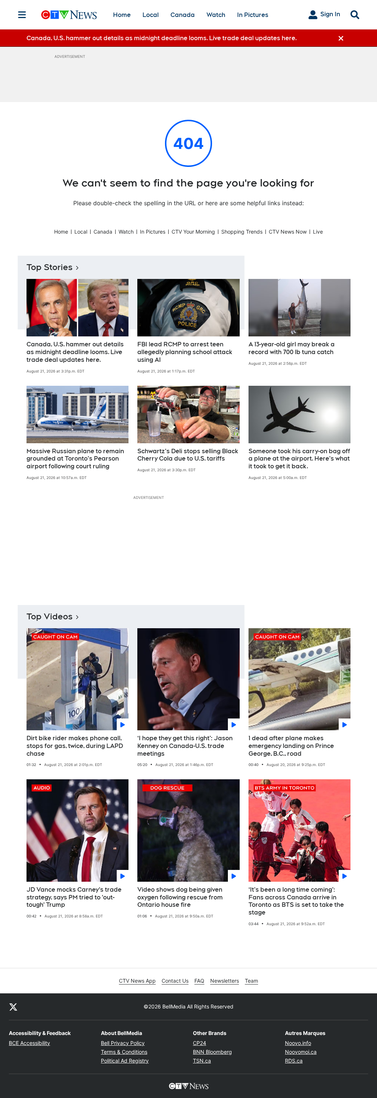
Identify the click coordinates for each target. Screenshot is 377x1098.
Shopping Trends (242, 231)
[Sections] (22, 14)
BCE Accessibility (29, 1043)
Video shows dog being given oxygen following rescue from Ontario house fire (180, 897)
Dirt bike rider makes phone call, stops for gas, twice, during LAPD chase (75, 746)
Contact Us (175, 981)
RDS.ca (294, 1060)
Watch (216, 14)
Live (318, 231)
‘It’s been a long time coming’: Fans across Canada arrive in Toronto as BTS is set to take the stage (296, 901)
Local (150, 14)
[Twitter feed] (13, 1006)
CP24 (199, 1043)
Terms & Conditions (124, 1052)
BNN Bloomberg (212, 1052)
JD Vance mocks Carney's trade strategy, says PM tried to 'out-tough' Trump (74, 897)
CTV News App (137, 981)
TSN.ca (202, 1060)
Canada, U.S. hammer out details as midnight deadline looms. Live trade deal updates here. (75, 352)
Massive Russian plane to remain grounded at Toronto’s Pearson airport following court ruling (75, 459)
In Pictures (252, 14)
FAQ (199, 981)
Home (122, 14)
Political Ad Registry (125, 1060)
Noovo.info (298, 1043)
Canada (182, 14)
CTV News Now (288, 231)
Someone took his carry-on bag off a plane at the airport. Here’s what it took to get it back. (299, 459)
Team (251, 981)
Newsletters (224, 981)
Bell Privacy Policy (123, 1043)
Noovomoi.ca (301, 1052)
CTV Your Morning (193, 231)
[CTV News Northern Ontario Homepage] (69, 14)
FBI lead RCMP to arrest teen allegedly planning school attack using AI (184, 352)
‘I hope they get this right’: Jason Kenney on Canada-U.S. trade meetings (185, 746)
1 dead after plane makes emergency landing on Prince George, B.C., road (291, 746)
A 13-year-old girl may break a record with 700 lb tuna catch (292, 348)
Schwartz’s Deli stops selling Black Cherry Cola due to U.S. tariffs (187, 455)
